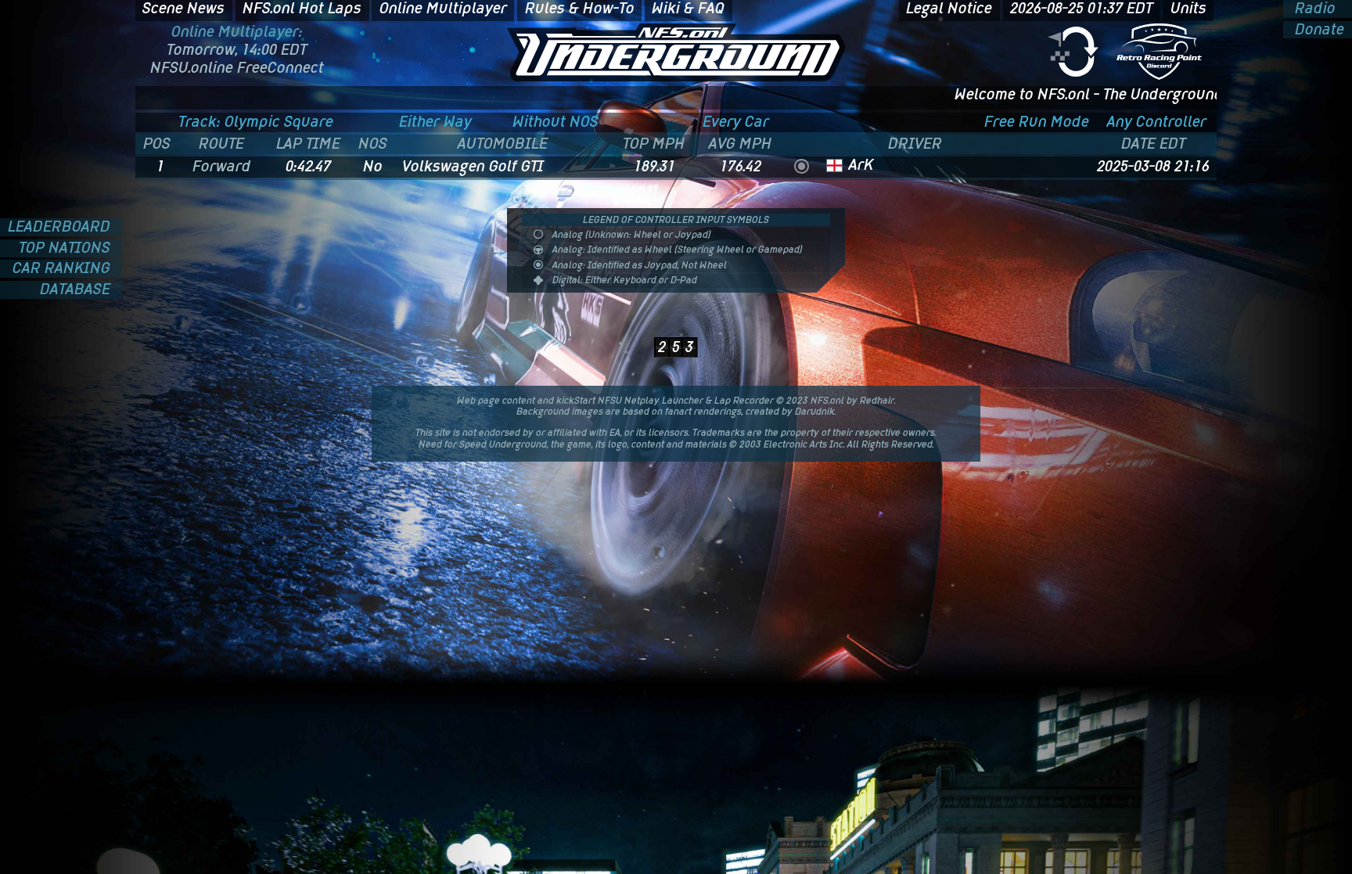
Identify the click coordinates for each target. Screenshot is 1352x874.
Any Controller (1156, 122)
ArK (861, 164)
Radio (1313, 9)
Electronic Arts (795, 444)
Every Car (736, 122)
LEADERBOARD (61, 227)
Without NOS (555, 122)
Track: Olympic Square (255, 122)
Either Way (435, 122)
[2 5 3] (676, 324)
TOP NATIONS (66, 248)
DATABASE (77, 290)
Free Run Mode (1036, 122)
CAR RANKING (63, 269)
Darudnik (815, 411)
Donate (1317, 30)
